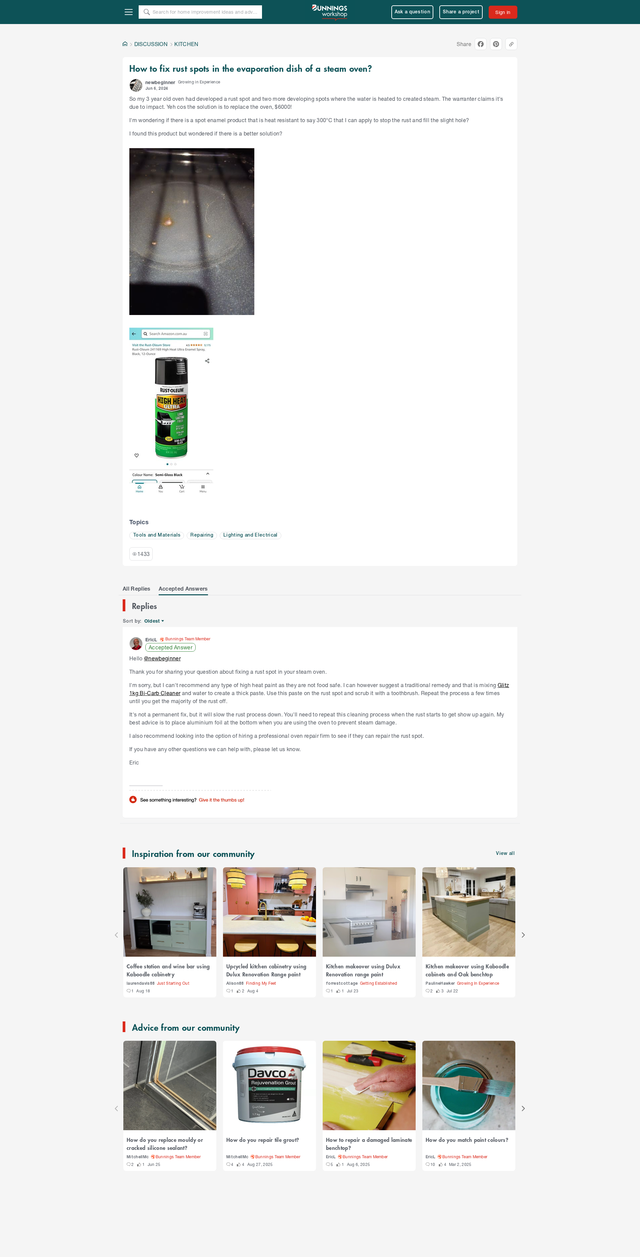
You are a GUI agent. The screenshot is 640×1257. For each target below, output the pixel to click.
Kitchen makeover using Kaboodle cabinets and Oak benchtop (467, 970)
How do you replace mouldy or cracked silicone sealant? (165, 1144)
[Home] (125, 44)
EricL (331, 1157)
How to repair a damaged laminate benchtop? (369, 1144)
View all (505, 854)
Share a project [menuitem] (461, 12)
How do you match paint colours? (467, 1140)
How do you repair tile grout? (262, 1140)
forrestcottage (342, 983)
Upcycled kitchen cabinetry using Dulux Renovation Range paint (266, 970)
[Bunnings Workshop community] (330, 12)
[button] (136, 85)
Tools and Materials (156, 535)
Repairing (201, 535)
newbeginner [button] (160, 82)
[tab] (137, 588)
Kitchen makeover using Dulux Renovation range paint (363, 970)
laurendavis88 (141, 983)
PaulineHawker (440, 983)
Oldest (152, 621)
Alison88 (235, 983)
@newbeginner (162, 658)
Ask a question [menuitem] (412, 12)
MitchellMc (138, 1157)
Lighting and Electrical (250, 535)
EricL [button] (151, 639)
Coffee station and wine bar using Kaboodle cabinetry (168, 970)
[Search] (146, 12)
